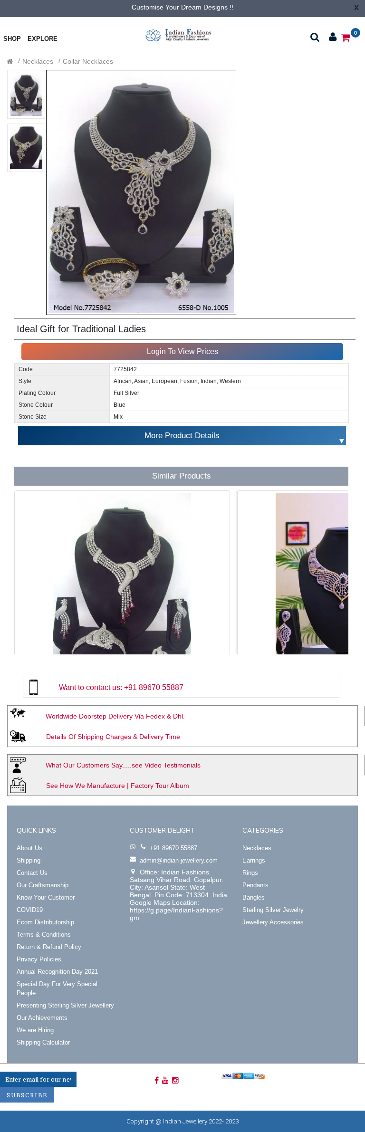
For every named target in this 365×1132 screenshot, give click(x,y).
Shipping (28, 860)
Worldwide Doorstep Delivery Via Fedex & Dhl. (115, 716)
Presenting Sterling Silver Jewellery (65, 1005)
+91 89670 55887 (153, 687)
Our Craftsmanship (42, 885)
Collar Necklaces (88, 61)
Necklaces (37, 61)
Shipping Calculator (43, 1042)
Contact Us (32, 872)
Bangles (253, 897)
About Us (29, 848)
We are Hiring (35, 1030)
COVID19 (30, 909)
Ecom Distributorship (45, 922)
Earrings (253, 860)
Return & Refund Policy (49, 946)
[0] (345, 37)
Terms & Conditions (44, 934)
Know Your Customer (46, 897)
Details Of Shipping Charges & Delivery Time (113, 736)
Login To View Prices (182, 351)
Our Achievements (42, 1017)
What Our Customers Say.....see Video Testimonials (123, 765)
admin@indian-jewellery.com (179, 860)
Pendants (255, 885)
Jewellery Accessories (273, 922)
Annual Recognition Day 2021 (57, 971)
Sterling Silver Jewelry (273, 909)
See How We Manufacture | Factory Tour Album (117, 785)
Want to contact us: (90, 687)
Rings (250, 872)
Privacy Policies (39, 959)
